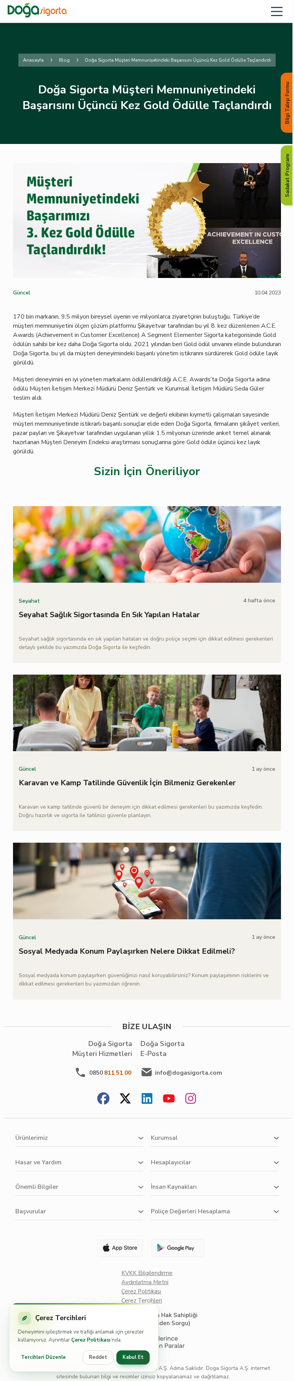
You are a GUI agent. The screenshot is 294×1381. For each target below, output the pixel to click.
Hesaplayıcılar (171, 1162)
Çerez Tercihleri (141, 1300)
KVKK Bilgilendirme (147, 1273)
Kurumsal (164, 1138)
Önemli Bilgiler (36, 1187)
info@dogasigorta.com (188, 1073)
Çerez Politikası (141, 1291)
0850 (110, 1073)
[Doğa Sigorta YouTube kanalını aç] (169, 1099)
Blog (64, 60)
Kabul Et (133, 1357)
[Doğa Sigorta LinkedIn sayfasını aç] (147, 1099)
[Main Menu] (276, 11)
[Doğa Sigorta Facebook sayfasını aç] (103, 1099)
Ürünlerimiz (31, 1138)
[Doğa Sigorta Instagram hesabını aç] (191, 1099)
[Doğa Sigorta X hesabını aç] (125, 1099)
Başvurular (30, 1211)
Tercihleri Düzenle (43, 1357)
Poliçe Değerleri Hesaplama (190, 1211)
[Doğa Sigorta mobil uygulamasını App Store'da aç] (116, 1248)
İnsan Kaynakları (174, 1187)
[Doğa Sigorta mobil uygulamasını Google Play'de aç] (177, 1248)
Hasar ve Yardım (38, 1162)
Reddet (98, 1357)
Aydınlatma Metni (144, 1282)
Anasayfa (33, 60)
